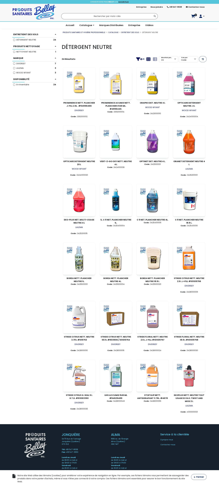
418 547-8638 (175, 7)
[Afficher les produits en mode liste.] (155, 59)
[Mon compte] (201, 16)
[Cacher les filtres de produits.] (140, 59)
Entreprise (141, 7)
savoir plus (123, 2)
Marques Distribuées (111, 25)
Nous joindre (157, 7)
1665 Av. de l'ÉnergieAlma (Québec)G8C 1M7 (119, 441)
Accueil (70, 25)
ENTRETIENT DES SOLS (130, 32)
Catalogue (85, 25)
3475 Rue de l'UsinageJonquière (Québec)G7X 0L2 (71, 441)
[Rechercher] (155, 16)
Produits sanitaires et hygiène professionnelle (84, 32)
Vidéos (149, 25)
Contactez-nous (196, 7)
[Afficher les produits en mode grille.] (148, 59)
